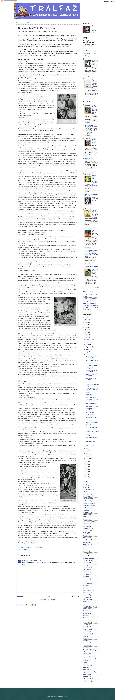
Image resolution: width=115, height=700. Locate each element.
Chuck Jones (86, 507)
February (88, 456)
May (87, 448)
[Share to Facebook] (41, 547)
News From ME (89, 158)
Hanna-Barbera (86, 560)
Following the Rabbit (91, 392)
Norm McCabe (86, 620)
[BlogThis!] (37, 547)
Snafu (84, 636)
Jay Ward (85, 576)
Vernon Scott (86, 669)
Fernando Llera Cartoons (89, 173)
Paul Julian (85, 624)
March (87, 453)
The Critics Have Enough (92, 431)
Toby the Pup (86, 653)
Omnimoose (89, 420)
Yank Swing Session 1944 (95, 212)
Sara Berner (86, 631)
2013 (86, 471)
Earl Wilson (86, 523)
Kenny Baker (86, 597)
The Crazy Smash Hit (91, 365)
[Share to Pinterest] (42, 547)
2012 (86, 474)
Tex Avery (85, 647)
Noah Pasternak (89, 229)
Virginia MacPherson (88, 672)
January (88, 458)
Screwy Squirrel (87, 633)
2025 (86, 320)
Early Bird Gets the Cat (92, 406)
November (89, 342)
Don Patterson (86, 519)
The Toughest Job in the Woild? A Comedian (92, 389)
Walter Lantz (86, 676)
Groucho (85, 556)
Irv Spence (85, 572)
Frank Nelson (86, 537)
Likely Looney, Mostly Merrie (90, 305)
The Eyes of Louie (90, 415)
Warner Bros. (86, 678)
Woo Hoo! (88, 425)
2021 (86, 330)
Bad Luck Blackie (87, 489)
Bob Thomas (86, 501)
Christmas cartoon (87, 505)
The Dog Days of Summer (91, 126)
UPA (84, 662)
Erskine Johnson (87, 528)
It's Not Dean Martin (91, 397)
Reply (23, 565)
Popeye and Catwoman (92, 422)
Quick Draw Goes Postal (95, 61)
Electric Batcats (90, 412)
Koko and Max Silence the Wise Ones (91, 357)
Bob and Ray (86, 494)
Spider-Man (86, 640)
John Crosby (86, 585)
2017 (86, 461)
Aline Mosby (86, 485)
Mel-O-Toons (86, 613)
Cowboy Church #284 (94, 141)
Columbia (85, 510)
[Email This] (36, 547)
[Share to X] (39, 547)
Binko (84, 491)
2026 (86, 317)
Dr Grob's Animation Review (90, 298)
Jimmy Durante (87, 583)
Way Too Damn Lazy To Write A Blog (91, 195)
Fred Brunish (86, 544)
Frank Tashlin (86, 540)
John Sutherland (87, 588)
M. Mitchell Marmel (27, 560)
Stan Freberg (86, 643)
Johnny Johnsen (87, 590)
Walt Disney (86, 674)
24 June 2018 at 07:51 (39, 560)
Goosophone (89, 382)
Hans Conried (86, 562)
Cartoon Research (89, 125)
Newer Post (20, 596)
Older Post (75, 596)
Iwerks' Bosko (89, 363)
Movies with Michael (90, 138)
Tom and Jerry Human (88, 656)
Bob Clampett (86, 496)
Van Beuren (86, 665)
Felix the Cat (86, 530)
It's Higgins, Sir (89, 368)
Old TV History (89, 79)
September (89, 347)
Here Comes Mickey (91, 403)
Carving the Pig (90, 445)
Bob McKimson (87, 498)
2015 (86, 466)
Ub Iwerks (85, 660)
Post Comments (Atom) (29, 605)
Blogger (65, 696)
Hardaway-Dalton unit (88, 565)
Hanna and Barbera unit (89, 558)
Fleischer (85, 535)
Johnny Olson (86, 592)
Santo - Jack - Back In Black (95, 199)
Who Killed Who (87, 681)
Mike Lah (85, 617)
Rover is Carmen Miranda (92, 360)
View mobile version (47, 600)
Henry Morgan (86, 569)
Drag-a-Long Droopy (88, 521)
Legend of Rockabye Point (89, 604)
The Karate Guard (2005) (95, 271)
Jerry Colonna (86, 579)
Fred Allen (85, 542)
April (87, 451)
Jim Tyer (85, 581)
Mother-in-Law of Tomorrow (90, 434)
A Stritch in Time (89, 159)
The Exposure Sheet (90, 105)
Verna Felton (86, 667)
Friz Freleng (86, 546)
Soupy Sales (86, 638)
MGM (84, 615)
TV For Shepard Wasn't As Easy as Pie (95, 82)
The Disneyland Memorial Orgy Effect (95, 232)
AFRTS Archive (89, 208)
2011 (86, 476)
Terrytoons (85, 645)
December (89, 339)
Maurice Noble (86, 611)
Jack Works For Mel (91, 417)
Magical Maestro (87, 608)
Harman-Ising (86, 567)
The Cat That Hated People (90, 650)
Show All (97, 287)
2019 (86, 335)
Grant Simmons (87, 553)
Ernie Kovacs (86, 526)
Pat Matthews (86, 622)
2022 (86, 327)
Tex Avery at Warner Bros (89, 301)
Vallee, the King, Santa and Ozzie (91, 409)
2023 (86, 325)
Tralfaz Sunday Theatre (89, 658)
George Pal (85, 551)
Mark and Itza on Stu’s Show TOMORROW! (90, 252)
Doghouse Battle (90, 394)
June (87, 354)
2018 (86, 337)
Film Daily (85, 533)
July (87, 352)
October (88, 344)
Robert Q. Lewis (87, 629)
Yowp (25, 547)
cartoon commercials (88, 503)
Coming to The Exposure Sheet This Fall (95, 109)
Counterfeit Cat (86, 512)
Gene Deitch (86, 549)
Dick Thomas (86, 517)
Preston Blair (86, 627)
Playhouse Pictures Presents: (91, 378)
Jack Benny (25, 549)
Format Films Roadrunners (89, 303)
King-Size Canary (87, 599)
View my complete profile (94, 30)
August (88, 349)
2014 (86, 469)
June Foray (85, 595)
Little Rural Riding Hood (89, 606)
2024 (86, 322)
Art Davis (85, 487)
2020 (86, 332)
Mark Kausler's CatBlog (91, 250)
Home (48, 596)
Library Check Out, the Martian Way (91, 371)
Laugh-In (85, 601)
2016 (86, 464)
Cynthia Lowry (86, 514)
